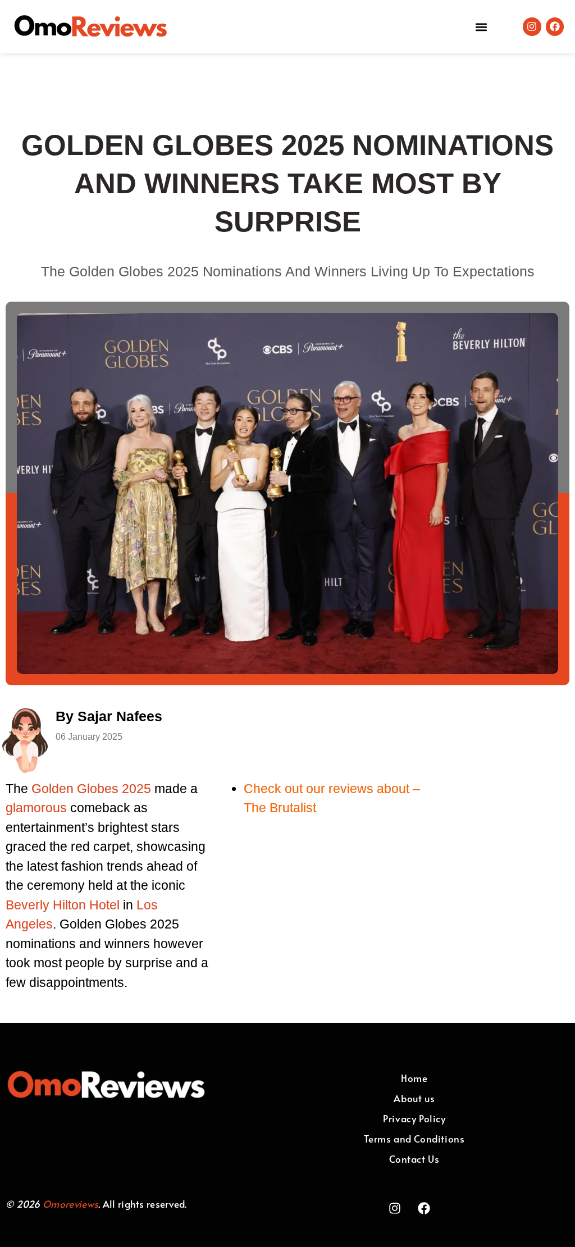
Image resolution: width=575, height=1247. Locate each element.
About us (414, 1098)
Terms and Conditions (414, 1138)
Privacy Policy (414, 1118)
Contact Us (414, 1159)
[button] (481, 26)
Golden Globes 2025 (91, 788)
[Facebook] (555, 26)
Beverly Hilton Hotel (63, 905)
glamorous (36, 807)
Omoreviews (70, 1203)
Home (414, 1078)
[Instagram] (532, 26)
